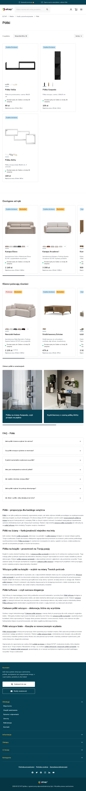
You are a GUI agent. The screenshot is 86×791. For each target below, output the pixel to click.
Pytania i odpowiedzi (11, 714)
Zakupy (5, 742)
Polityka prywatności (26, 767)
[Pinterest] (41, 772)
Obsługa (6, 702)
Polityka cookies (42, 767)
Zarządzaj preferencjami (58, 767)
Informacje (7, 735)
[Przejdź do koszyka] (76, 9)
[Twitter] (37, 772)
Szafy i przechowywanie (25, 16)
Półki (37, 16)
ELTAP (5, 16)
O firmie (6, 750)
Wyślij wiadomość (20, 691)
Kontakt (6, 727)
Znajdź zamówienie (10, 710)
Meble (12, 16)
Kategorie (7, 758)
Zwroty (6, 719)
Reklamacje (7, 723)
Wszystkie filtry (20, 36)
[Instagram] (45, 772)
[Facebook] (32, 772)
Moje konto (7, 706)
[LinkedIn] (49, 772)
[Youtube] (53, 772)
